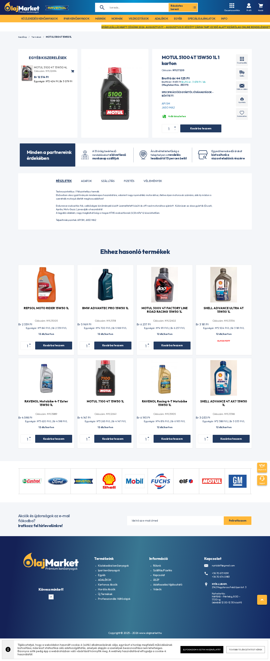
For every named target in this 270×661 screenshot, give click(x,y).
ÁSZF (156, 580)
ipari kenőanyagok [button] (76, 18)
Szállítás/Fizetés (162, 570)
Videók (157, 589)
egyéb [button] (178, 18)
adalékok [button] (161, 18)
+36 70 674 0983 (221, 576)
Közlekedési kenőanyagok (113, 565)
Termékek (36, 37)
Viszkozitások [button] (139, 18)
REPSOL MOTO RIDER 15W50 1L (46, 308)
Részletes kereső (177, 7)
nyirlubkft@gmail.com (223, 565)
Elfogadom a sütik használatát (202, 649)
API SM (166, 103)
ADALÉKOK (104, 580)
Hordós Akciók (106, 589)
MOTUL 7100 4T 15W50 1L (105, 401)
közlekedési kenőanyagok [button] (39, 18)
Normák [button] (117, 18)
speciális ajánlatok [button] (201, 18)
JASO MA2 (168, 107)
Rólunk (157, 565)
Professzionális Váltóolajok (114, 599)
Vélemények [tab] (152, 181)
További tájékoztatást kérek (245, 649)
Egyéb (101, 575)
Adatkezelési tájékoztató (167, 584)
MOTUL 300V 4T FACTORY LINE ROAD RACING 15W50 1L (165, 310)
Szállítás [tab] (107, 181)
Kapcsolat (159, 575)
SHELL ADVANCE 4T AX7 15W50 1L (223, 403)
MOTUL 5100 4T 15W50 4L (50, 67)
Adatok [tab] (86, 181)
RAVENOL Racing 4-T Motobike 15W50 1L (164, 403)
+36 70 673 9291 (220, 573)
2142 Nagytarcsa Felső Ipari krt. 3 (229, 587)
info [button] (224, 18)
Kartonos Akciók (108, 584)
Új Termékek (105, 594)
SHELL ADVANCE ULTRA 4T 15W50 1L (224, 310)
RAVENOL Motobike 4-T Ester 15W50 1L (46, 403)
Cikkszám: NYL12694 (45, 71)
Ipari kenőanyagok (109, 570)
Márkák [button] (100, 18)
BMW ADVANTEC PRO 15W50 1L (105, 308)
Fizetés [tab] (129, 181)
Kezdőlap (22, 37)
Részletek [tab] (64, 181)
